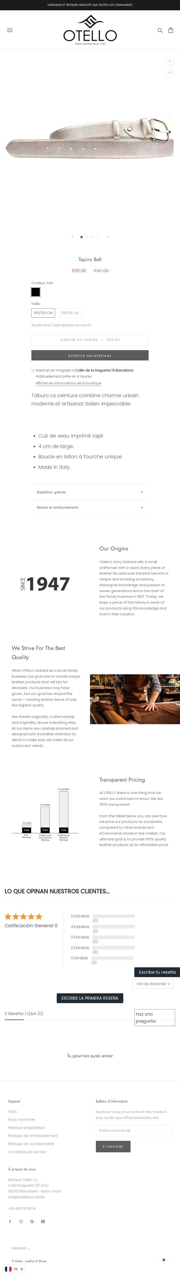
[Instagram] (21, 1221)
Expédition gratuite (51, 492)
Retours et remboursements (57, 507)
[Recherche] (160, 30)
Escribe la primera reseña (90, 998)
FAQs (12, 1111)
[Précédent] (72, 237)
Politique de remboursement (33, 1135)
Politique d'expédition (26, 1127)
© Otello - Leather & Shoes (29, 1261)
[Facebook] (10, 1221)
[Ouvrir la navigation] (10, 30)
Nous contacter (21, 1119)
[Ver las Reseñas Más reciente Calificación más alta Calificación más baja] (153, 984)
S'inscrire (113, 1146)
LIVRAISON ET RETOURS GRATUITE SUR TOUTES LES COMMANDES (90, 5)
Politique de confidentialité (31, 1143)
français (19, 1248)
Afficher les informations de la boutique (68, 383)
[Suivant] (107, 237)
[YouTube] (43, 1221)
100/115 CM (70, 312)
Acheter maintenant (90, 356)
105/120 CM (43, 312)
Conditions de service (27, 1151)
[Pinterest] (32, 1221)
